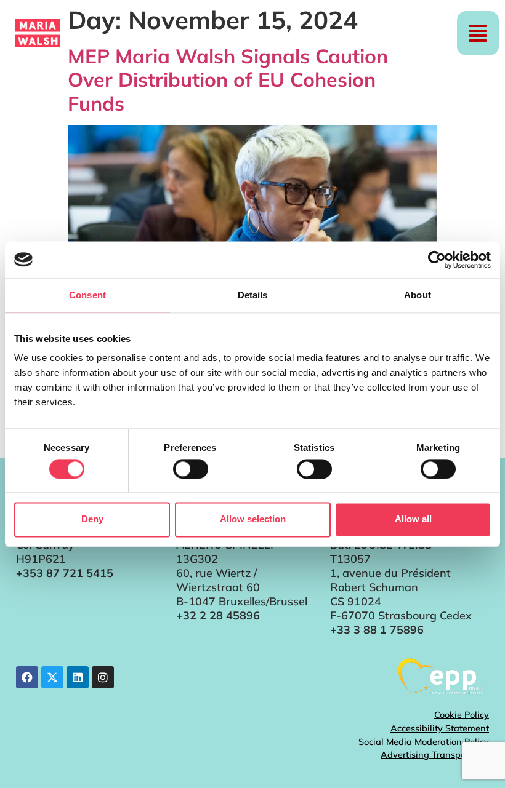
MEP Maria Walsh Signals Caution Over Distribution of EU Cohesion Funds (228, 80)
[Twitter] (52, 677)
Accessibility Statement (439, 728)
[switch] (190, 469)
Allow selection (253, 519)
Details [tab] (253, 295)
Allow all (413, 519)
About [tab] (417, 295)
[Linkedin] (78, 677)
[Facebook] (27, 677)
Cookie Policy (461, 714)
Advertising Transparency (435, 754)
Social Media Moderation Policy (423, 741)
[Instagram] (103, 677)
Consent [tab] (87, 295)
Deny (92, 519)
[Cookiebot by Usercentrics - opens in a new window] (437, 259)
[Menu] (478, 33)
